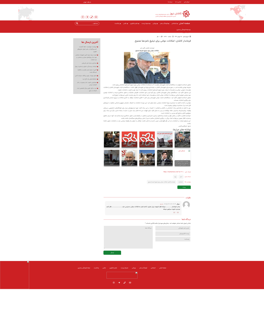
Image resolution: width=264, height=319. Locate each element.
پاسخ (161, 204)
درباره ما (170, 2)
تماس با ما (178, 2)
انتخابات (181, 182)
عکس (125, 23)
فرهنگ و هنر (164, 23)
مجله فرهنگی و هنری (183, 30)
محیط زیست (145, 23)
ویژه (175, 177)
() (178, 212)
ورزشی (154, 23)
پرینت (184, 187)
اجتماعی (173, 23)
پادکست (117, 23)
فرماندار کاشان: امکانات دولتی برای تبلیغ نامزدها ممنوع (161, 182)
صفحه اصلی (184, 23)
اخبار (181, 177)
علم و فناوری (134, 23)
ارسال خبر (186, 2)
